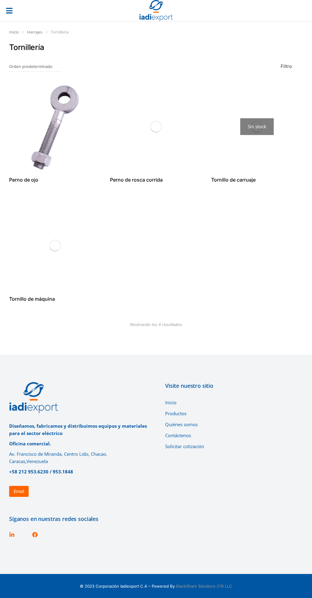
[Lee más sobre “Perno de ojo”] (92, 164)
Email (19, 491)
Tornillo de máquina (32, 299)
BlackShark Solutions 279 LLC (204, 586)
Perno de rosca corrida (136, 180)
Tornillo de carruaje (233, 180)
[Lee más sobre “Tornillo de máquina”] (92, 283)
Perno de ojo (23, 180)
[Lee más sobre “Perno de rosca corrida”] (194, 164)
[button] (9, 10)
